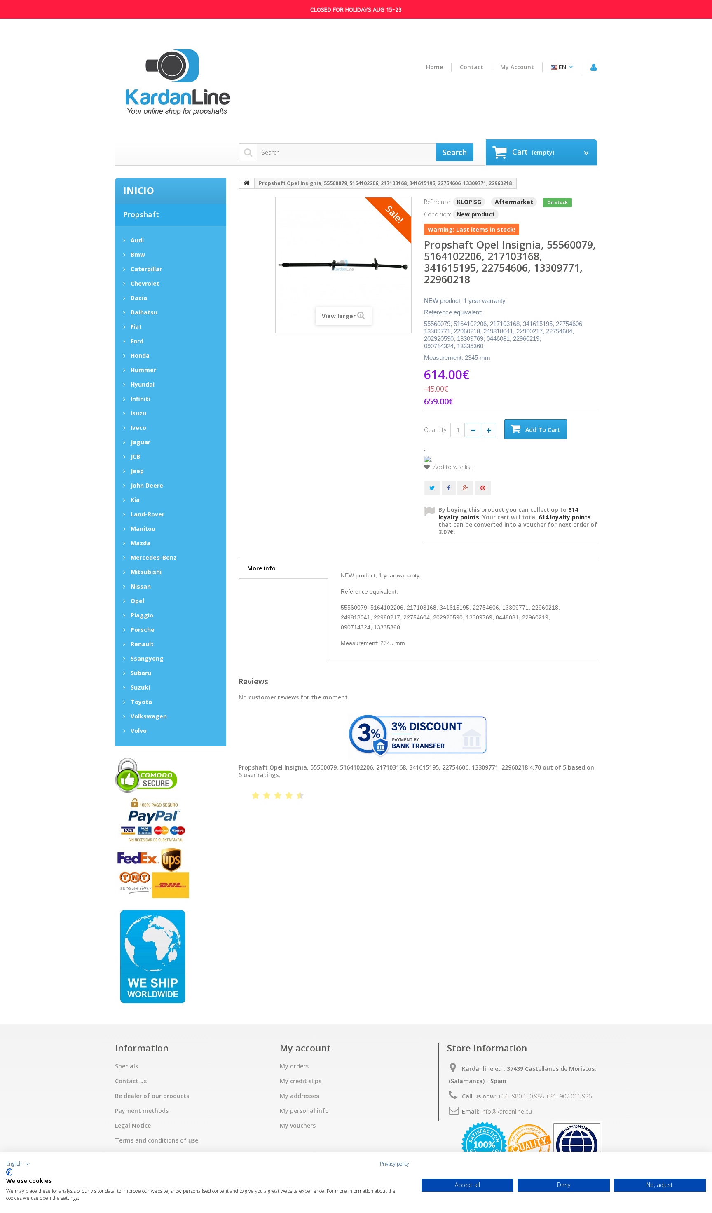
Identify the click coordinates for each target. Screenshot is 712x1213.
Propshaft (141, 214)
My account (517, 67)
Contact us (131, 1081)
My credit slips (300, 1081)
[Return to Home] (247, 183)
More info (261, 568)
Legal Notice (133, 1125)
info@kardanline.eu (506, 1111)
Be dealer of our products (152, 1096)
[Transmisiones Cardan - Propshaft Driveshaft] (177, 86)
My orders (294, 1066)
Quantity (435, 430)
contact (471, 67)
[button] (18, 1163)
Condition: (437, 214)
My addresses (299, 1096)
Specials (126, 1066)
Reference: (438, 202)
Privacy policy (394, 1163)
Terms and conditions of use (156, 1140)
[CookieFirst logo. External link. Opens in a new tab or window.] (9, 1172)
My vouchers (298, 1125)
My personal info (304, 1110)
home (434, 67)
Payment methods (142, 1110)
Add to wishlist (452, 467)
